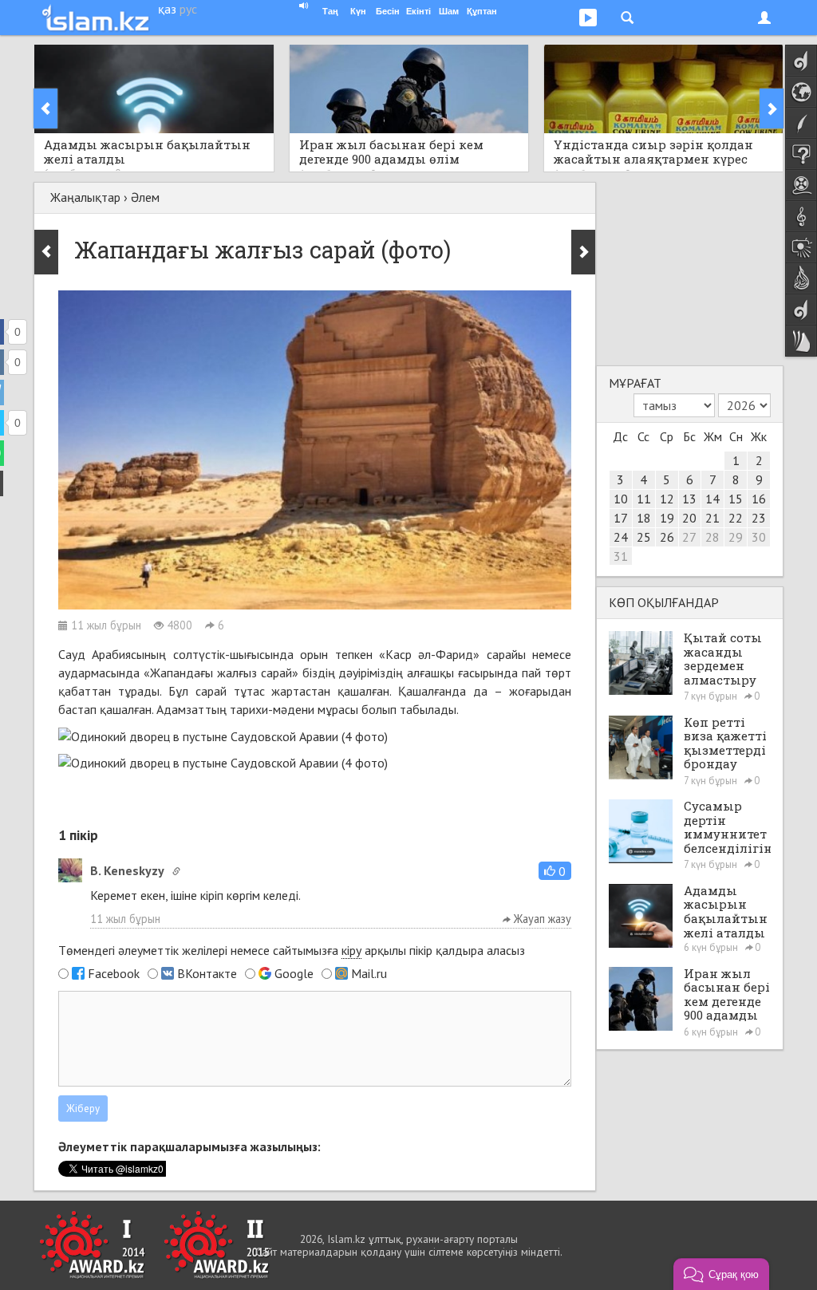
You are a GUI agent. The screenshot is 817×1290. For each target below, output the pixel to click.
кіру (351, 950)
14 (712, 499)
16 (759, 499)
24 (621, 537)
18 (644, 518)
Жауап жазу (541, 918)
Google (294, 973)
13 (689, 499)
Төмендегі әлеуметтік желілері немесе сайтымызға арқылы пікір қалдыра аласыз (291, 950)
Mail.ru (369, 973)
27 (689, 537)
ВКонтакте (207, 973)
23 (759, 518)
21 (712, 518)
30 (759, 537)
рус (188, 9)
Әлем (145, 197)
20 (689, 518)
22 (735, 518)
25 (644, 537)
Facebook (114, 973)
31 (621, 556)
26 (667, 537)
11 (644, 499)
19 (667, 518)
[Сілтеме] (176, 871)
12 (667, 499)
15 (735, 499)
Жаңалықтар (85, 197)
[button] (555, 871)
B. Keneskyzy (127, 870)
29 (735, 537)
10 (621, 499)
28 (712, 537)
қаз (167, 9)
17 (621, 518)
